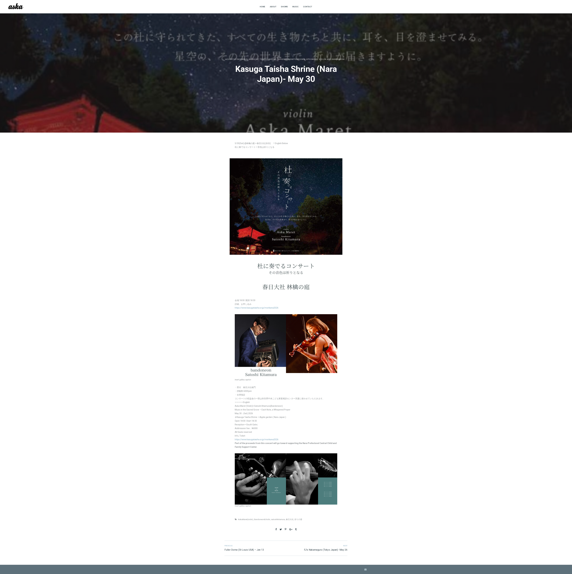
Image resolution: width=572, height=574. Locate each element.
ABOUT (273, 7)
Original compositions (291, 59)
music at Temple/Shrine (262, 59)
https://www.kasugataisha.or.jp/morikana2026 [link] (256, 308)
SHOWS (284, 7)
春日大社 (290, 519)
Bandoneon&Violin (262, 519)
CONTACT (307, 7)
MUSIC (295, 7)
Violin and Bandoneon (332, 59)
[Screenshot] (260, 346)
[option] (260, 346)
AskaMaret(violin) (245, 519)
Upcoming (311, 59)
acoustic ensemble (236, 59)
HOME (262, 7)
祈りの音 (298, 519)
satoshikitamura (278, 519)
